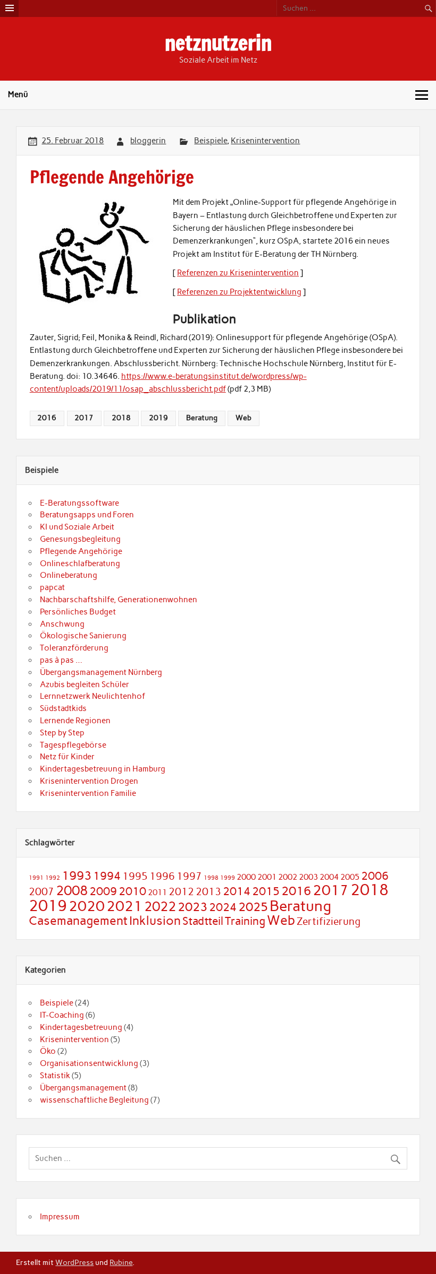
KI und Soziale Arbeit (77, 527)
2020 (87, 906)
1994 (107, 875)
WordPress (74, 1262)
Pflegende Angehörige (81, 551)
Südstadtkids (63, 708)
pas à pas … (61, 660)
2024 (223, 907)
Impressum (60, 1216)
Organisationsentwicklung (89, 1063)
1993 (76, 875)
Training (245, 921)
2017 (84, 417)
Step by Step (62, 733)
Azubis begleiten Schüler (84, 684)
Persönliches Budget (78, 612)
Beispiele (210, 140)
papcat (52, 587)
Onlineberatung (68, 575)
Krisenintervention (265, 140)
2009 (103, 891)
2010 (132, 891)
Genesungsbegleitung (80, 539)
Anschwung (62, 624)
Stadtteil (202, 921)
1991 (36, 877)
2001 (266, 877)
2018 (121, 417)
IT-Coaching (62, 1015)
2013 (208, 892)
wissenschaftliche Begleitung (94, 1100)
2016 (46, 417)
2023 (192, 906)
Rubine (121, 1262)
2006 (375, 875)
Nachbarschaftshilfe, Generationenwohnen (118, 599)
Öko (48, 1051)
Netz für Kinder (67, 756)
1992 (52, 877)
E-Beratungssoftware (79, 503)
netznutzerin (218, 43)
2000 (246, 877)
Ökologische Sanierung (83, 635)
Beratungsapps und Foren (87, 514)
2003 (308, 877)
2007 (41, 892)
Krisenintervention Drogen (89, 781)
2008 (72, 890)
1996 (162, 876)
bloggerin (148, 140)
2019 (158, 417)
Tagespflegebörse (73, 745)
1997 (189, 876)
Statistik (55, 1075)
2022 (160, 906)
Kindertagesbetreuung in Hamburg (102, 769)
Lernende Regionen (75, 720)
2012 (181, 892)
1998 (211, 877)
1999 (227, 877)
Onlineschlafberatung (80, 563)
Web (243, 417)
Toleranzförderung (74, 648)
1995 (135, 876)
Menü (18, 94)
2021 (124, 906)
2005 (349, 877)
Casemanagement (78, 920)
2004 (329, 877)
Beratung (201, 417)
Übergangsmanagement (83, 1088)
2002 (287, 877)
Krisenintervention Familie (88, 793)
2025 (253, 906)
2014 (236, 891)
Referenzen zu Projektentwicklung (239, 292)
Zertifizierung (328, 921)
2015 (266, 891)
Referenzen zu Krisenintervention (238, 273)
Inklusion (155, 920)
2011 (157, 892)
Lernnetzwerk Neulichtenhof (92, 696)
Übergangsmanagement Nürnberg (101, 672)
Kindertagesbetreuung (81, 1027)
